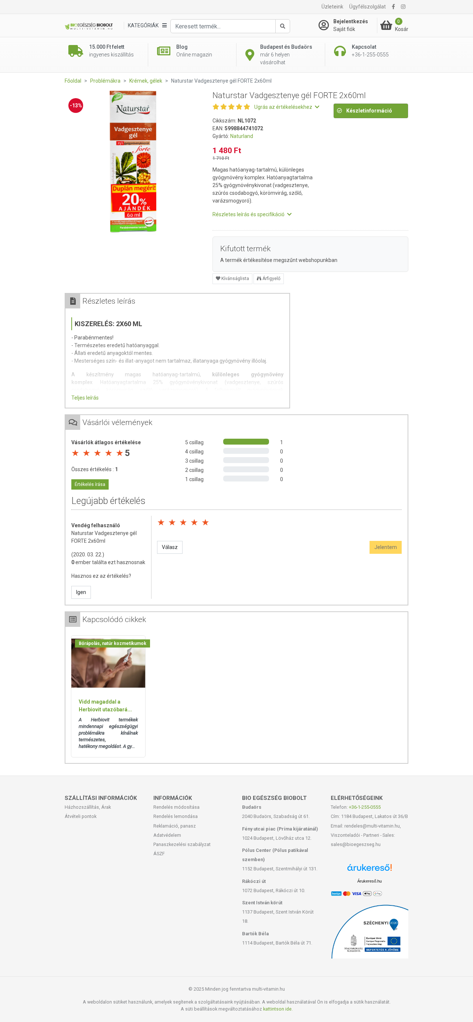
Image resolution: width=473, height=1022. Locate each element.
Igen (81, 592)
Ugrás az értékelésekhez (283, 107)
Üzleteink (332, 7)
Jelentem (385, 547)
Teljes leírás (85, 398)
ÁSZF (159, 853)
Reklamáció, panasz (174, 826)
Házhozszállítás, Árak (88, 807)
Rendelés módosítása (176, 807)
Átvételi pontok (80, 816)
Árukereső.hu (369, 881)
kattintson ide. (278, 1009)
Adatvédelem (167, 835)
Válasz (170, 547)
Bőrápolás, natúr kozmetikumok (112, 643)
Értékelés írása (90, 484)
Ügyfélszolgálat (367, 7)
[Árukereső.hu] (369, 870)
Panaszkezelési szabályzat (182, 844)
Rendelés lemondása (175, 816)
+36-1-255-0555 (365, 807)
